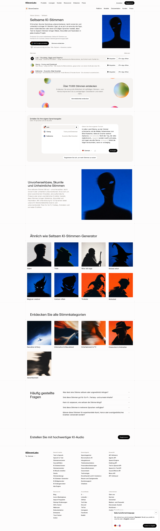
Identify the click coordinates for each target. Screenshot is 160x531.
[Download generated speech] (95, 150)
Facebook (84, 512)
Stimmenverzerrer (59, 460)
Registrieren (129, 3)
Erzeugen (113, 151)
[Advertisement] (39, 365)
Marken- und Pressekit (116, 502)
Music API (112, 473)
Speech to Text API (115, 468)
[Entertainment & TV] (93, 334)
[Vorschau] (76, 127)
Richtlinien (112, 507)
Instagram (84, 510)
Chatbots (84, 483)
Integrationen (85, 460)
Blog (54, 494)
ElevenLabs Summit (115, 505)
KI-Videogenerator (59, 483)
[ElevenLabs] (31, 2)
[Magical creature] (39, 287)
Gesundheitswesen (87, 468)
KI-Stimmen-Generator (60, 478)
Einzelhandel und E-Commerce (91, 476)
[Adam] (39, 256)
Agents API (112, 458)
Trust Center (57, 515)
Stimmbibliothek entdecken (80, 99)
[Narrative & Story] (39, 334)
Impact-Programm (59, 499)
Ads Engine (57, 486)
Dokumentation (58, 510)
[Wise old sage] (93, 256)
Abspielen (112, 58)
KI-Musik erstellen (59, 471)
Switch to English (149, 526)
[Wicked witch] (120, 256)
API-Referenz (113, 455)
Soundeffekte (57, 463)
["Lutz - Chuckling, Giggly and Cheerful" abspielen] (80, 58)
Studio (55, 473)
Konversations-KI (86, 458)
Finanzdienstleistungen (89, 465)
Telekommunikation (87, 463)
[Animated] (120, 287)
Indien (55, 518)
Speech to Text (58, 458)
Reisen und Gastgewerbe (89, 478)
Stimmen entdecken (57, 43)
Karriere (111, 497)
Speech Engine (114, 460)
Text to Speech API (115, 465)
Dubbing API (113, 463)
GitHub (83, 499)
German (30, 456)
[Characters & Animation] (120, 334)
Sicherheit (112, 499)
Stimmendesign (58, 476)
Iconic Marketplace (59, 497)
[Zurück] (74, 150)
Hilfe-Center (57, 505)
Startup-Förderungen (60, 502)
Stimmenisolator (58, 468)
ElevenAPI (112, 452)
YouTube (84, 502)
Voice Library (35, 15)
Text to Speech (58, 455)
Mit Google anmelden (40, 43)
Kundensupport (86, 481)
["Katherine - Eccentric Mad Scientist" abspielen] (80, 72)
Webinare (56, 507)
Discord (83, 505)
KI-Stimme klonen (59, 465)
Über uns (112, 494)
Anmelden (119, 3)
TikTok (83, 507)
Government (85, 471)
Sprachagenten (86, 455)
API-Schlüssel (113, 476)
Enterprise (56, 512)
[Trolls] (66, 256)
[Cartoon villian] (66, 287)
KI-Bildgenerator (58, 481)
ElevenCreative (57, 452)
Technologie (85, 473)
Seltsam (44, 15)
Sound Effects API (115, 471)
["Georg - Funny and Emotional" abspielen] (80, 65)
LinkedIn (84, 497)
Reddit (83, 515)
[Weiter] (77, 150)
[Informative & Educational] (66, 334)
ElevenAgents (85, 452)
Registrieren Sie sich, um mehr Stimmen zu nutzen (80, 157)
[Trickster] (93, 287)
